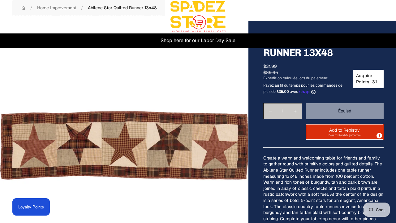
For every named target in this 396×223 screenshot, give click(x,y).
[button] (345, 132)
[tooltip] (379, 135)
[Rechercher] (350, 17)
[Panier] (377, 17)
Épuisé (344, 111)
